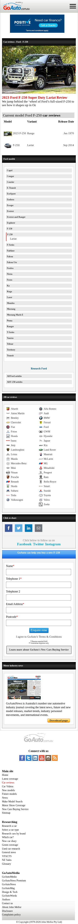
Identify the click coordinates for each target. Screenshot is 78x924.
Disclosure (7, 911)
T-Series (10, 332)
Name (10, 566)
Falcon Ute (12, 262)
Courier (10, 182)
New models (8, 790)
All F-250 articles (14, 382)
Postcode (12, 616)
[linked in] (35, 758)
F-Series (10, 245)
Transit (10, 355)
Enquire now (39, 630)
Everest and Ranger (16, 217)
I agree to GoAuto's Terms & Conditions (39, 636)
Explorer (11, 223)
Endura (10, 199)
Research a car (9, 826)
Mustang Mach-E (15, 315)
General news (9, 852)
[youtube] (41, 758)
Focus (9, 280)
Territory (11, 349)
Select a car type (10, 829)
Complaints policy (11, 914)
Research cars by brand (14, 833)
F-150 (9, 228)
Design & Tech (9, 892)
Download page (59, 720)
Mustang (11, 309)
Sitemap (6, 812)
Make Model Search (12, 801)
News (5, 797)
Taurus (10, 338)
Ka (8, 285)
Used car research (11, 848)
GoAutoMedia (9, 876)
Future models (9, 794)
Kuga (9, 291)
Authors (6, 899)
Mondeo (11, 303)
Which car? (8, 837)
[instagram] (48, 758)
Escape (10, 205)
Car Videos (7, 786)
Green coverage (10, 845)
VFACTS (7, 856)
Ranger (10, 326)
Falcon (10, 256)
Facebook (24, 544)
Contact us (7, 903)
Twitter (38, 544)
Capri (9, 170)
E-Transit (11, 188)
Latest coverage (10, 778)
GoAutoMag (8, 888)
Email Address (15, 604)
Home (5, 775)
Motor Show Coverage (13, 805)
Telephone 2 (13, 591)
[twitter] (28, 758)
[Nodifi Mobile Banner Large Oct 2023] (37, 31)
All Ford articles (14, 376)
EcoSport (11, 193)
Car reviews (8, 782)
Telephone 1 (14, 578)
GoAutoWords (9, 895)
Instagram (53, 544)
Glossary (6, 863)
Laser (9, 297)
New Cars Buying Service (15, 809)
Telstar (10, 344)
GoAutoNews (9, 884)
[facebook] (22, 758)
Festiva (10, 268)
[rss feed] (55, 758)
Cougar (10, 176)
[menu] (73, 6)
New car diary (9, 841)
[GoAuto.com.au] (15, 11)
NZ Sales (6, 860)
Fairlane (11, 250)
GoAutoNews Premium (14, 880)
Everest (10, 211)
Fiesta (9, 274)
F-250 (10, 234)
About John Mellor (11, 907)
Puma (9, 320)
